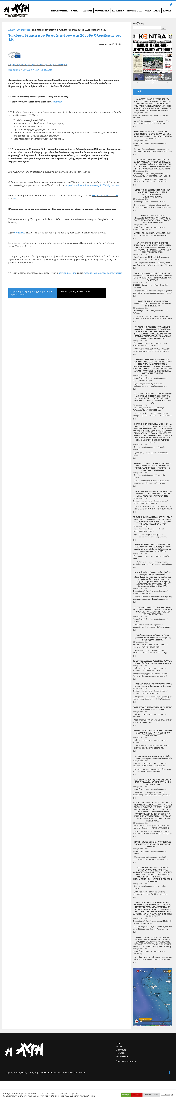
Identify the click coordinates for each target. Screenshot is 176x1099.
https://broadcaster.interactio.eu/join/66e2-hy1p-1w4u (92, 185)
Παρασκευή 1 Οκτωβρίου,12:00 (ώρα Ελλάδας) (31, 69)
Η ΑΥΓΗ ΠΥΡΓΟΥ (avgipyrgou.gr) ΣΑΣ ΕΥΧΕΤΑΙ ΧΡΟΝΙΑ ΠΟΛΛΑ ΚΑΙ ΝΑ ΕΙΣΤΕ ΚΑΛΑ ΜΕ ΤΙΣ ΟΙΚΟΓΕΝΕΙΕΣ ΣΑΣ (152, 782)
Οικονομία (121, 1049)
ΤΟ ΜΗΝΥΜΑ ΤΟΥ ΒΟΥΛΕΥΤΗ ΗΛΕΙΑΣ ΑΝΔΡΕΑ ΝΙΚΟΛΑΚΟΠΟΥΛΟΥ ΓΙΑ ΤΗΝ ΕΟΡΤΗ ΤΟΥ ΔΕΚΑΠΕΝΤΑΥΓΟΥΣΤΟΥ (152, 732)
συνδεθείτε (19, 232)
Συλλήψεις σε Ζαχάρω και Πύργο (75, 291)
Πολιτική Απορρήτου (126, 1061)
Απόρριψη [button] (137, 1094)
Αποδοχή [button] (125, 1094)
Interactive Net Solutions (75, 1072)
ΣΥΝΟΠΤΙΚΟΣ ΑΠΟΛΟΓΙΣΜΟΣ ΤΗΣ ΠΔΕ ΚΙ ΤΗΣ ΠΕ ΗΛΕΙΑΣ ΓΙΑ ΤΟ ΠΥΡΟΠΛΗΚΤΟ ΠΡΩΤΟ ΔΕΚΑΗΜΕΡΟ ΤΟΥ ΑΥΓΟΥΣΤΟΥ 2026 (152, 493)
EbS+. (15, 198)
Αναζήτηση (138, 23)
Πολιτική (120, 1052)
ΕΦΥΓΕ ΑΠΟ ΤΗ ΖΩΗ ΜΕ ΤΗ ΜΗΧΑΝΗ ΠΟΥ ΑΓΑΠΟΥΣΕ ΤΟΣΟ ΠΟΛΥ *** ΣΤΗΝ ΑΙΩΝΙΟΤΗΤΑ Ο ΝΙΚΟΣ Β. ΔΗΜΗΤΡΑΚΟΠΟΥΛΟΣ (152, 193)
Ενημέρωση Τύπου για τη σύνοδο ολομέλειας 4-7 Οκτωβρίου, (38, 64)
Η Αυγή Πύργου (28, 1072)
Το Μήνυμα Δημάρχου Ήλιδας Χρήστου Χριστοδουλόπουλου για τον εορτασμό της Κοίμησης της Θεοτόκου (152, 637)
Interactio (57, 101)
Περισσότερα (167, 1094)
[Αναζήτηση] (163, 28)
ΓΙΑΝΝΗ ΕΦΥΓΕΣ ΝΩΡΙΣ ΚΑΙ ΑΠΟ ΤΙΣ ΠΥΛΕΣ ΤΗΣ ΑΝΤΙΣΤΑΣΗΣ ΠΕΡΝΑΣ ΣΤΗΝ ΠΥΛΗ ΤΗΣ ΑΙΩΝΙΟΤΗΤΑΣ (152, 844)
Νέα (118, 1043)
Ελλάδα (119, 1046)
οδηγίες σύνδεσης (67, 272)
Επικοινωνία (122, 1056)
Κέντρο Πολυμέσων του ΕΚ (105, 195)
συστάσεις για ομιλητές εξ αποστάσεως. (102, 272)
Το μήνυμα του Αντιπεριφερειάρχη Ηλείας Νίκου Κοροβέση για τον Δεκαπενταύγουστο (153, 757)
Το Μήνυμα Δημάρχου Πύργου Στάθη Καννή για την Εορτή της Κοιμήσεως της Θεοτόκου (152, 685)
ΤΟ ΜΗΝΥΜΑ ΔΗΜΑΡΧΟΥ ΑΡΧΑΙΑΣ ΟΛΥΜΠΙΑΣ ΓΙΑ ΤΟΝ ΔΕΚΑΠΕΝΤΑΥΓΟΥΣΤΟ (152, 708)
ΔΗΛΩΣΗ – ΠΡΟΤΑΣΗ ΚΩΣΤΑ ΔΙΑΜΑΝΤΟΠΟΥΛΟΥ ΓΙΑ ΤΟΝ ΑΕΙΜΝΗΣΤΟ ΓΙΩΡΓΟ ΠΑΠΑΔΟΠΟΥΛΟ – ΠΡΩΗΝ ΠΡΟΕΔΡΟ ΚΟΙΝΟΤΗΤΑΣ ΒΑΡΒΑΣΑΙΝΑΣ (152, 219)
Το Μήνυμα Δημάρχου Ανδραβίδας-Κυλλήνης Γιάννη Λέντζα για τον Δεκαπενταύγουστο (152, 662)
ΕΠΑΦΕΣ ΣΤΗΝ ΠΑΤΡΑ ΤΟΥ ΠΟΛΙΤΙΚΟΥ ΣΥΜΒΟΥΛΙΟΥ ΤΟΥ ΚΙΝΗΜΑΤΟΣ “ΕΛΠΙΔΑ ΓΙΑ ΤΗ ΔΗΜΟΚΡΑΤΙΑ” (152, 303)
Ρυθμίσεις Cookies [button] (152, 1094)
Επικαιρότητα (23, 29)
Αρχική (11, 29)
